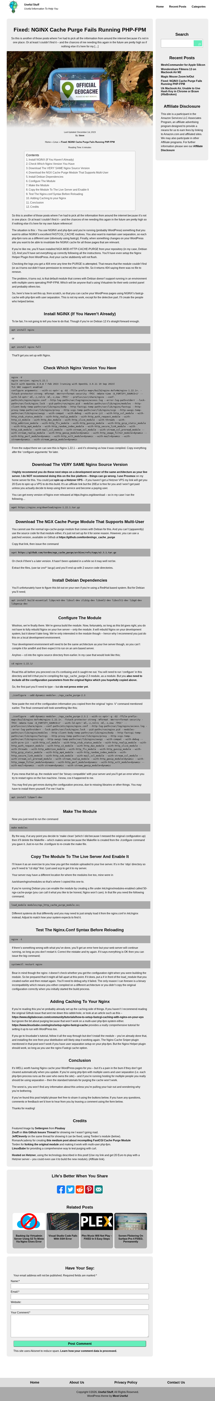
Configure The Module (42, 181)
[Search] (198, 43)
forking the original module (42, 1144)
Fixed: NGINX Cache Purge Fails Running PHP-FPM (181, 82)
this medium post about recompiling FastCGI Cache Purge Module (89, 1140)
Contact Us (176, 1382)
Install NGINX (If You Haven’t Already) (51, 159)
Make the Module (39, 185)
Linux (55, 142)
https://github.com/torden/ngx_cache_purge (87, 537)
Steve (81, 135)
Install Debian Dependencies (46, 176)
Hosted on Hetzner (24, 1155)
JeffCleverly (19, 1136)
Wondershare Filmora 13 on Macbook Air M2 (178, 71)
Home (160, 6)
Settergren (41, 1128)
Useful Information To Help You (41, 8)
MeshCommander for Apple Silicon (183, 64)
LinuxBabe (19, 1148)
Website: (16, 1302)
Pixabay (60, 1128)
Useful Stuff (31, 4)
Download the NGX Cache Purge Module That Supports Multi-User (68, 172)
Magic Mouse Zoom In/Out (177, 76)
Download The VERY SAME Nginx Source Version (59, 168)
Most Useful (120, 1395)
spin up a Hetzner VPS (68, 480)
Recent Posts (177, 6)
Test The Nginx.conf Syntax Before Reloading (56, 194)
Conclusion (37, 202)
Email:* (15, 1291)
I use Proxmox (126, 476)
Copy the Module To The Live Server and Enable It (59, 189)
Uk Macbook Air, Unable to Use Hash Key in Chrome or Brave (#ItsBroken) (180, 91)
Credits (34, 206)
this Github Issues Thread (39, 1132)
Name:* (15, 1281)
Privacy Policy (125, 1382)
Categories (199, 6)
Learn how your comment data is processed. (88, 1350)
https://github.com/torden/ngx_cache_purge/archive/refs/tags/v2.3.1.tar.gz (67, 552)
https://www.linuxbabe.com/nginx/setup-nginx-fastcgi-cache (50, 1025)
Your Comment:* (20, 1312)
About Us (76, 1382)
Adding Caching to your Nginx (48, 198)
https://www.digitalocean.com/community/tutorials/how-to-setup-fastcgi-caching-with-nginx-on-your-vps (78, 1017)
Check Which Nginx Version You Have (52, 163)
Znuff (15, 1132)
